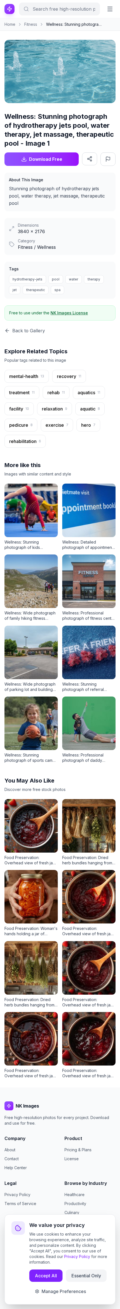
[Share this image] (89, 158)
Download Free (45, 159)
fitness (30, 24)
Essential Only (86, 1275)
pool (55, 279)
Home (9, 24)
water (73, 279)
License (71, 1158)
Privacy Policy (17, 1194)
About (9, 1149)
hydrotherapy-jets (27, 279)
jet (15, 290)
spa (57, 290)
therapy (94, 279)
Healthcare (74, 1194)
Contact (11, 1158)
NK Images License (69, 312)
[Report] (108, 159)
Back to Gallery (28, 330)
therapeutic (35, 290)
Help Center (15, 1167)
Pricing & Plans (78, 1149)
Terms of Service (20, 1203)
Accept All (46, 1275)
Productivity (75, 1203)
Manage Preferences (64, 1291)
